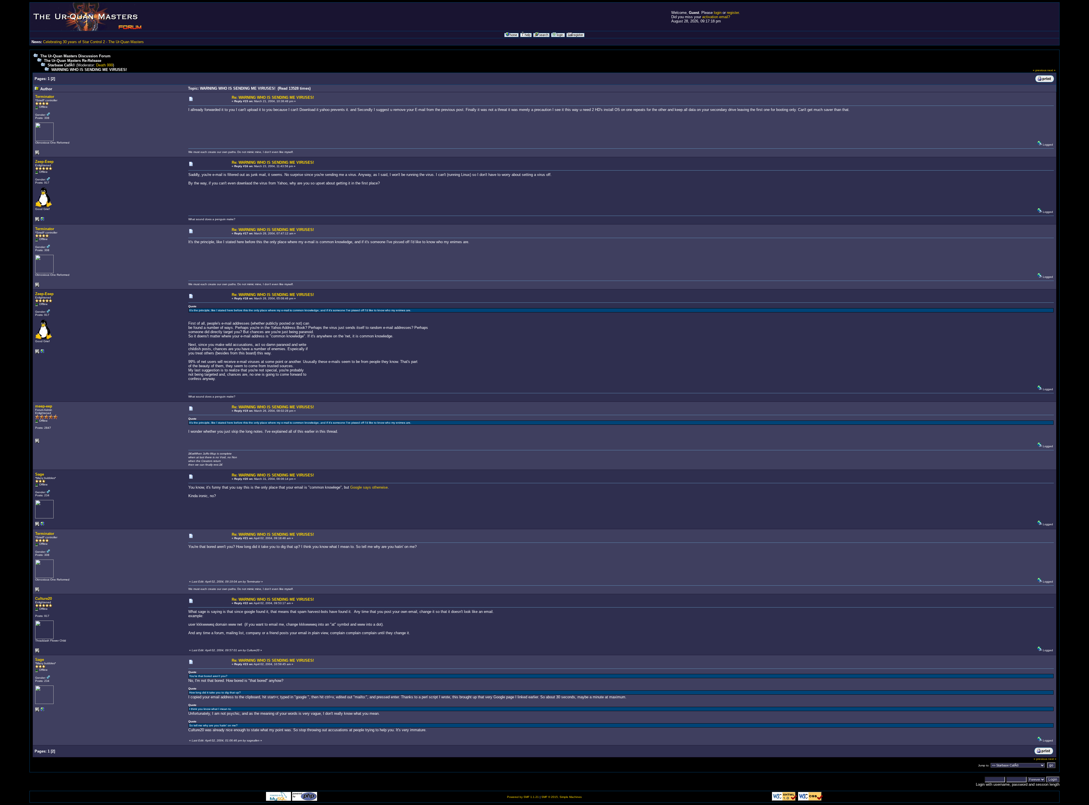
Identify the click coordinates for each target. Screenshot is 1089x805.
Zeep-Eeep (44, 161)
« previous (1039, 70)
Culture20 (43, 598)
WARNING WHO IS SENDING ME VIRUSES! (89, 70)
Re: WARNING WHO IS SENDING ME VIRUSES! (273, 97)
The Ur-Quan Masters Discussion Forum (75, 56)
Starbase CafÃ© (61, 65)
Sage (39, 474)
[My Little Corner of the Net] (42, 525)
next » (1051, 70)
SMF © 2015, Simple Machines (561, 796)
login (717, 12)
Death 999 (104, 65)
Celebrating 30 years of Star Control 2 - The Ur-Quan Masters (93, 42)
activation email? (716, 17)
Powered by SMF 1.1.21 (523, 796)
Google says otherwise (369, 487)
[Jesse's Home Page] (42, 220)
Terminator (44, 96)
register (733, 12)
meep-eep (43, 406)
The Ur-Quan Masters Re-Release (72, 60)
